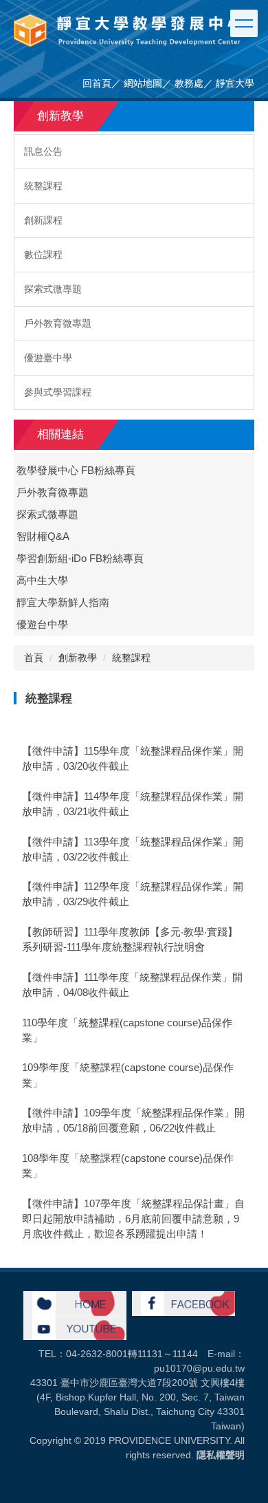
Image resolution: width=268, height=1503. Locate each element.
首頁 (33, 657)
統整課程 (43, 185)
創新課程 (43, 220)
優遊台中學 (42, 624)
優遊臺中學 (48, 357)
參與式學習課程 (57, 392)
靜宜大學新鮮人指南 (62, 602)
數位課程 (43, 254)
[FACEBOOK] (183, 1302)
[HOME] (74, 1302)
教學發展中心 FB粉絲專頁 (75, 470)
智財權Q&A (42, 536)
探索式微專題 (53, 288)
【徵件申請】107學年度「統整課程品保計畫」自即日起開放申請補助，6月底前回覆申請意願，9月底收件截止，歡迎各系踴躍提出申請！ (133, 1219)
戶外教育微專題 (57, 323)
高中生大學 (42, 580)
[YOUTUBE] (74, 1326)
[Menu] (244, 23)
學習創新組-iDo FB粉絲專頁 (80, 558)
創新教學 (77, 657)
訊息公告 (43, 151)
